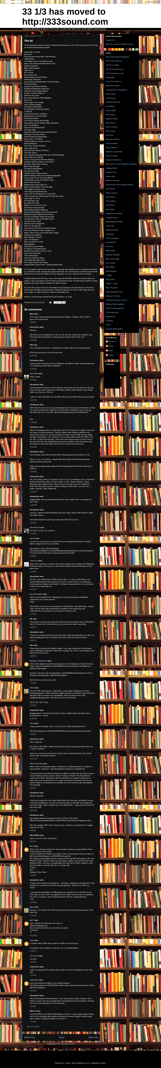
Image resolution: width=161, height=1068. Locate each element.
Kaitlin (110, 351)
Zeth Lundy (110, 176)
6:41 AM (33, 1006)
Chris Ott (109, 246)
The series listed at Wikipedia (117, 57)
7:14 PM (33, 1022)
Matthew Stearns (112, 180)
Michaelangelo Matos (114, 222)
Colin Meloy (110, 197)
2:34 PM (33, 614)
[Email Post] (50, 302)
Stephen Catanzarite (114, 152)
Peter (32, 723)
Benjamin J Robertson (38, 661)
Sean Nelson (111, 201)
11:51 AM (33, 447)
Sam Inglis (110, 209)
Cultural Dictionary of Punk (116, 300)
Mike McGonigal (112, 259)
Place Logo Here (36, 764)
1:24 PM (33, 534)
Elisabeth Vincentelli (114, 213)
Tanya (110, 355)
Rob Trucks (110, 131)
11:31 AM (33, 400)
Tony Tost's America (114, 81)
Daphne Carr (111, 172)
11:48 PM (33, 719)
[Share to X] (59, 302)
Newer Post (29, 1037)
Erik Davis (110, 234)
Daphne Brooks (112, 230)
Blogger (103, 1063)
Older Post (93, 1037)
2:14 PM (33, 572)
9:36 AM (33, 830)
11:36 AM (33, 902)
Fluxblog (109, 321)
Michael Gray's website (115, 304)
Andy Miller (110, 77)
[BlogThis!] (57, 302)
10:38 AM (33, 340)
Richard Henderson (113, 160)
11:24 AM (33, 380)
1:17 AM (33, 975)
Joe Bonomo (111, 98)
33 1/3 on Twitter (112, 65)
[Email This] (55, 302)
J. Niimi (109, 275)
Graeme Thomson (113, 296)
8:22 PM (33, 705)
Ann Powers (110, 123)
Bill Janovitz (110, 251)
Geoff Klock (110, 317)
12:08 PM (33, 492)
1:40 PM (33, 556)
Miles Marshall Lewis (114, 292)
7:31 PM (33, 683)
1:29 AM (33, 734)
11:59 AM (33, 472)
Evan (32, 940)
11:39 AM (33, 422)
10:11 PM (33, 935)
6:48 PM (33, 656)
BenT (32, 846)
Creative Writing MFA (114, 329)
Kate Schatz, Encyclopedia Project (119, 185)
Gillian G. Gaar (112, 283)
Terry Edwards (111, 147)
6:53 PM (33, 991)
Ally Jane (112, 341)
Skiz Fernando (111, 156)
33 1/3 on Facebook (114, 61)
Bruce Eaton (111, 94)
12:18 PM (33, 505)
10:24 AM (33, 810)
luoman (87, 1063)
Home (61, 1037)
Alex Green (110, 279)
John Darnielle (111, 143)
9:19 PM (33, 951)
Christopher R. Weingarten (116, 90)
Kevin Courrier (111, 127)
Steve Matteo (111, 271)
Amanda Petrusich (113, 102)
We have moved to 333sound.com (119, 44)
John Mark (34, 374)
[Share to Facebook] (62, 302)
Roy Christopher (36, 594)
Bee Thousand (112, 288)
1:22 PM (33, 523)
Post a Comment (33, 1027)
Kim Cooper (110, 263)
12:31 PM (33, 759)
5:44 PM (33, 640)
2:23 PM (33, 589)
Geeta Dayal (111, 110)
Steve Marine (35, 527)
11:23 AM (33, 369)
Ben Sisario (110, 115)
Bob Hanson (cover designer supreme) (121, 164)
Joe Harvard (111, 242)
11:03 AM (33, 356)
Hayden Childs (111, 119)
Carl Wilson (110, 106)
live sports (34, 956)
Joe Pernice (110, 189)
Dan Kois (109, 135)
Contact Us (110, 40)
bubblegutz (34, 980)
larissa (32, 538)
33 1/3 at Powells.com (114, 69)
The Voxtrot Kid (112, 312)
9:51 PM (33, 841)
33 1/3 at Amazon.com (115, 73)
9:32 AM (33, 322)
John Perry (110, 205)
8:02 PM (33, 788)
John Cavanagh (112, 238)
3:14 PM (33, 875)
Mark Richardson (112, 86)
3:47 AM (33, 962)
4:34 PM (33, 915)
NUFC (108, 325)
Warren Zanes (111, 193)
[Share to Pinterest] (64, 302)
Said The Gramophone (115, 308)
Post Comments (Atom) (66, 1044)
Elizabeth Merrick (113, 139)
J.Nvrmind (34, 561)
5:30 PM (33, 627)
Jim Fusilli (110, 226)
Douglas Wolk (111, 168)
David (32, 688)
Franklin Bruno (112, 218)
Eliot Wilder (110, 267)
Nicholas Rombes (113, 255)
